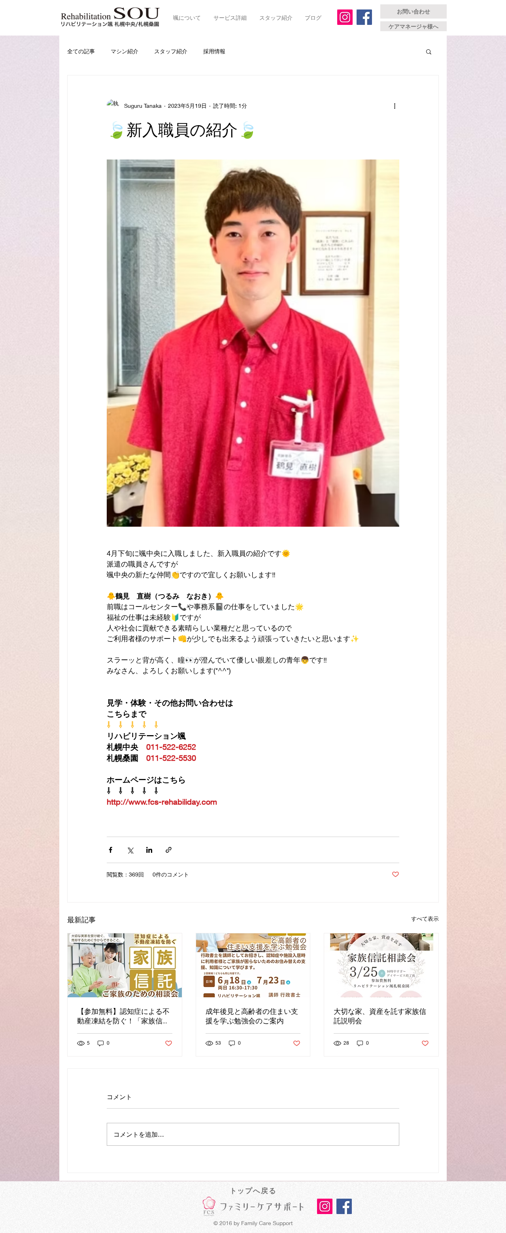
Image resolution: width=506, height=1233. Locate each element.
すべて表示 (425, 918)
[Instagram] (345, 17)
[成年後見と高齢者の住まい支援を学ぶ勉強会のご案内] (253, 965)
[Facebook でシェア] (110, 850)
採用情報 (214, 51)
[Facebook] (364, 17)
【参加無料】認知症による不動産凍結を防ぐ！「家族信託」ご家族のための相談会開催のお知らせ (123, 1016)
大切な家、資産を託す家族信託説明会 (380, 1016)
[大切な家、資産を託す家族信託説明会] (381, 965)
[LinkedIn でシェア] (149, 850)
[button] (428, 51)
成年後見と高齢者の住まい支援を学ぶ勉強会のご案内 (252, 1016)
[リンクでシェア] (168, 850)
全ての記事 (81, 51)
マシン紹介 (124, 51)
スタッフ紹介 (170, 51)
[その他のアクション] (394, 105)
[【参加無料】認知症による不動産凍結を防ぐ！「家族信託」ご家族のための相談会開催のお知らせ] (125, 965)
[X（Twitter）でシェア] (130, 850)
